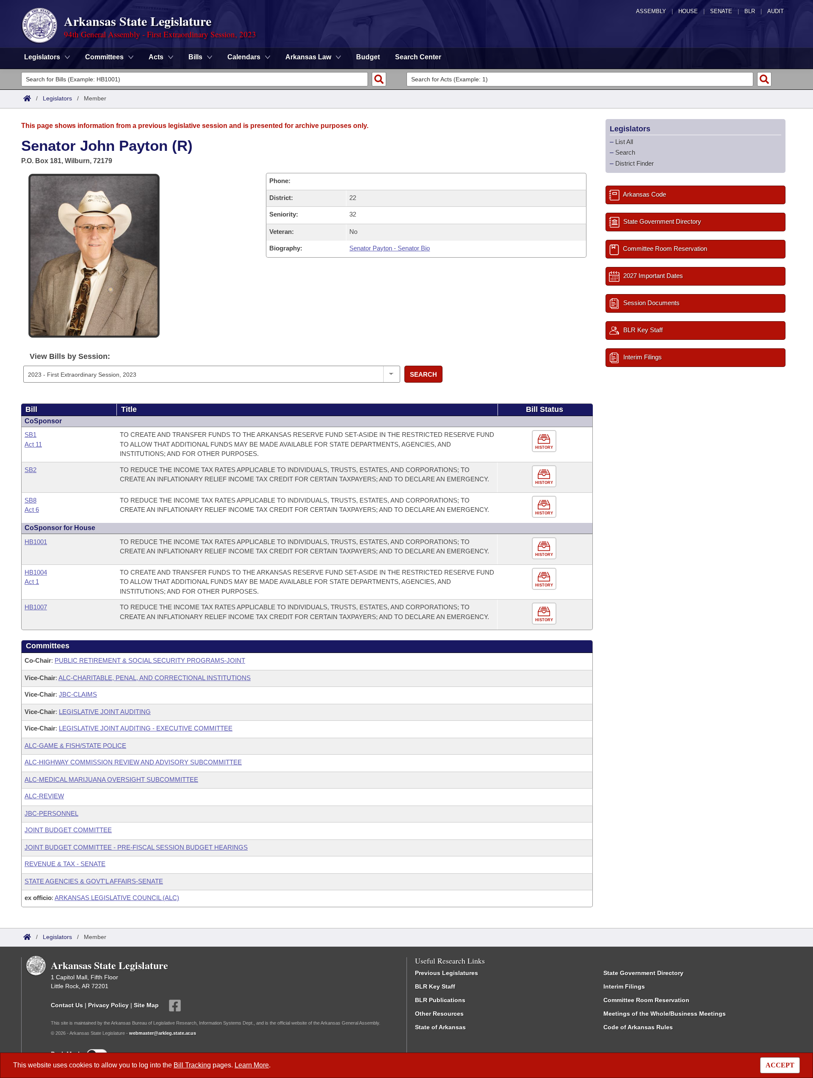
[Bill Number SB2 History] (545, 476)
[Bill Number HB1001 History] (545, 548)
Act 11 (33, 444)
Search (423, 374)
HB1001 (36, 541)
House (688, 11)
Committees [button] (104, 57)
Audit (775, 11)
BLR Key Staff (435, 986)
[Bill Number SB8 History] (545, 507)
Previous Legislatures (446, 973)
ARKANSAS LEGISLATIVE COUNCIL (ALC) (117, 897)
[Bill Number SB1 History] (545, 441)
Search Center (418, 57)
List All (624, 141)
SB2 (30, 469)
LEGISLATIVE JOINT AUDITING (105, 711)
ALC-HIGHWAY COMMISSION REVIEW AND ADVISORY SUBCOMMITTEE (133, 762)
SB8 (30, 500)
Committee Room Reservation (646, 1000)
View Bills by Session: (70, 356)
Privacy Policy (108, 1005)
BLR (749, 11)
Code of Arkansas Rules (638, 1027)
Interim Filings (624, 986)
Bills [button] (195, 57)
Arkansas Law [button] (308, 57)
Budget (368, 57)
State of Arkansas (440, 1027)
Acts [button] (156, 57)
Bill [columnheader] (31, 409)
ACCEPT (780, 1065)
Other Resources (439, 1013)
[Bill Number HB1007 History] (545, 613)
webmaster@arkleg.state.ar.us (162, 1033)
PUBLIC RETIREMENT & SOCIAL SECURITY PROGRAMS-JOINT (150, 660)
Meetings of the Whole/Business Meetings (664, 1013)
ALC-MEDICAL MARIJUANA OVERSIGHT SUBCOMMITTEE (111, 779)
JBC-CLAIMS (78, 694)
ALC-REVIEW (44, 796)
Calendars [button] (243, 57)
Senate (721, 11)
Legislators (57, 98)
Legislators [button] (42, 57)
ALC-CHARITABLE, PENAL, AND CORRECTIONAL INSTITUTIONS (154, 677)
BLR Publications (440, 1000)
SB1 (30, 434)
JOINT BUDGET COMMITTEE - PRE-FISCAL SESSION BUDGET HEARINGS (136, 847)
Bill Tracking (192, 1065)
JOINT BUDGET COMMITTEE (68, 830)
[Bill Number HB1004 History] (545, 579)
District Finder (634, 163)
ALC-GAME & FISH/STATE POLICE (75, 745)
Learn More (252, 1065)
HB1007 (36, 607)
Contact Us (67, 1005)
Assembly (651, 11)
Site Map (146, 1005)
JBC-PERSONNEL (51, 813)
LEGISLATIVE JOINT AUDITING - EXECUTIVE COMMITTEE (145, 728)
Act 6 (32, 509)
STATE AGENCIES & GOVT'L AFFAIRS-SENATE (94, 881)
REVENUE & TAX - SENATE (65, 863)
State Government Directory (643, 973)
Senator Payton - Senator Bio (389, 248)
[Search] (379, 79)
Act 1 (32, 581)
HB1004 (36, 572)
